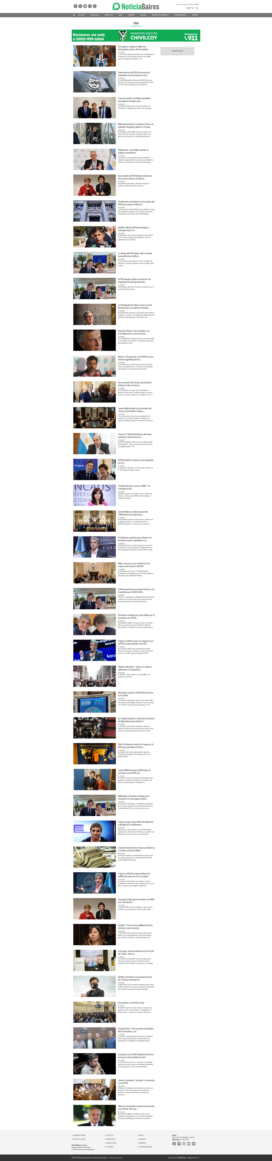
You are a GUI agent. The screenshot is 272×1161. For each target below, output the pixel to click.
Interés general (145, 1147)
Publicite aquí (79, 1139)
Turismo (109, 1147)
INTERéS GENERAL (180, 15)
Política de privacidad (115, 1158)
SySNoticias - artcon (184, 1158)
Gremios (142, 1143)
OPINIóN (195, 15)
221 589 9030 (184, 1139)
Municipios (110, 1139)
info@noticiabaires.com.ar (183, 1137)
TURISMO (143, 15)
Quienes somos (79, 1135)
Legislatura (111, 1143)
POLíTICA (81, 15)
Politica (109, 1135)
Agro (141, 1135)
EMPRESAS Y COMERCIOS (160, 15)
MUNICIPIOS (109, 15)
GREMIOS (131, 15)
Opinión (142, 1139)
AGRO (120, 15)
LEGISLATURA (94, 15)
